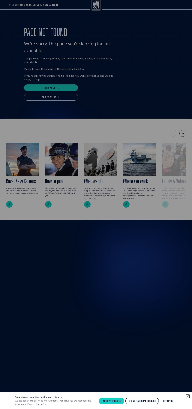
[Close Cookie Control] (188, 396)
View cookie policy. (36, 404)
